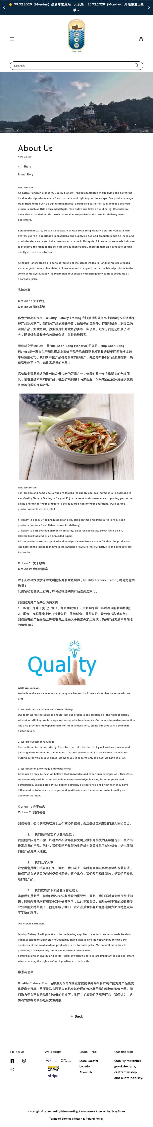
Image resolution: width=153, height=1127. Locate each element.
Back (79, 1016)
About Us (85, 1072)
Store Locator (88, 1061)
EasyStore (118, 1111)
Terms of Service (60, 1118)
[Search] (136, 65)
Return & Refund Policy (88, 1118)
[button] (12, 39)
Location (85, 1066)
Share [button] (27, 166)
